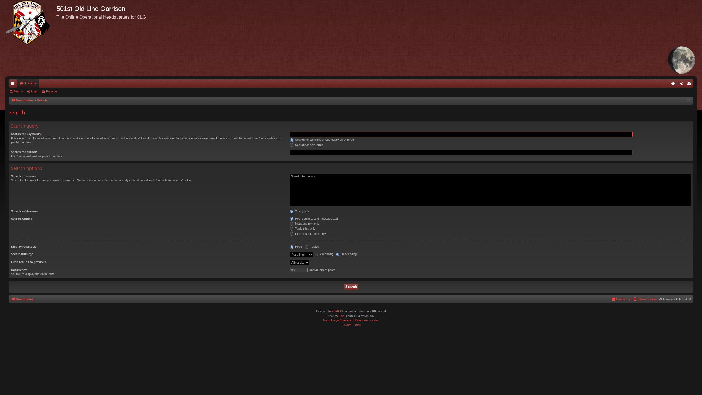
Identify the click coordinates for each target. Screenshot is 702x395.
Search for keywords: (26, 134)
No (309, 211)
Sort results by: (22, 254)
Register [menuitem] (690, 84)
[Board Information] (490, 177)
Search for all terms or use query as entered (324, 139)
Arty (341, 315)
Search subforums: (25, 211)
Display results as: (24, 246)
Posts (298, 246)
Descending (348, 254)
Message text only (306, 223)
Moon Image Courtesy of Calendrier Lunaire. (351, 320)
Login (34, 91)
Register (51, 91)
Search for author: (24, 152)
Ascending (326, 254)
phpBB (336, 310)
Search (18, 91)
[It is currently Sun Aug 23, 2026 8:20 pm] (688, 101)
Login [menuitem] (682, 84)
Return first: (20, 270)
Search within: (21, 218)
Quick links (14, 84)
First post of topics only (310, 233)
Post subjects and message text (316, 218)
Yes (297, 211)
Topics (314, 246)
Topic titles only (304, 228)
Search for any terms (308, 144)
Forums (30, 83)
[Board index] (30, 22)
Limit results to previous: (29, 262)
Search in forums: (24, 176)
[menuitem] (673, 83)
